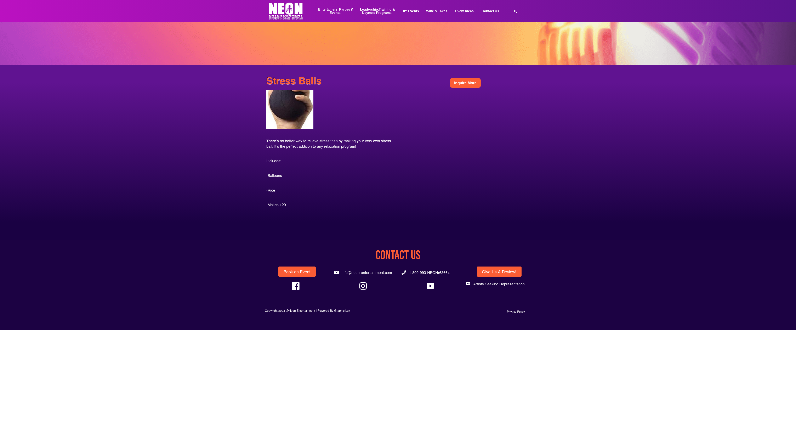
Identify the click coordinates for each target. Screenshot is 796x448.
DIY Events (410, 11)
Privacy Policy (516, 311)
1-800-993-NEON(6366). (429, 272)
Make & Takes (436, 11)
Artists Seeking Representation (499, 283)
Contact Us (490, 11)
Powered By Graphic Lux (334, 310)
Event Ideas (464, 11)
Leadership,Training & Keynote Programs (377, 11)
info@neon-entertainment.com (367, 272)
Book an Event (297, 272)
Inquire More (465, 82)
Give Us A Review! (499, 272)
